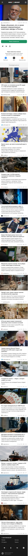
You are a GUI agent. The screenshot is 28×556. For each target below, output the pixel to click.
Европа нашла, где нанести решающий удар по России (14, 144)
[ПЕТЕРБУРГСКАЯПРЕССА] (2, 302)
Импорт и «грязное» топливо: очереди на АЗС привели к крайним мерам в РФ (13, 464)
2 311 (25, 329)
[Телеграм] (4, 548)
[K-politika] (2, 155)
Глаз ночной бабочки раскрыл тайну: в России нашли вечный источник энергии (12, 207)
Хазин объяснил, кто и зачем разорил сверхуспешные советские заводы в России (12, 27)
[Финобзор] (14, 2)
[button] (2, 46)
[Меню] (2, 2)
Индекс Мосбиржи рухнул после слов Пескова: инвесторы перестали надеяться (12, 235)
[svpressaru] (2, 329)
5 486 (25, 94)
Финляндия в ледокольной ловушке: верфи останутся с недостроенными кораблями (13, 492)
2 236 (25, 386)
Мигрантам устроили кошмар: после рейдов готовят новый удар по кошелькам (13, 264)
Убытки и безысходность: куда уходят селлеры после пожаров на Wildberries (11, 523)
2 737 (25, 302)
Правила (16, 542)
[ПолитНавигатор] (2, 125)
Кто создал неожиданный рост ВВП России (13, 405)
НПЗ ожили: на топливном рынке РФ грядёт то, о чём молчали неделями (13, 85)
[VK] (17, 548)
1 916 (25, 533)
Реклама (3, 539)
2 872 (25, 244)
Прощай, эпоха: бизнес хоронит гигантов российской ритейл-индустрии (12, 293)
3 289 (25, 215)
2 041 (25, 503)
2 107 (25, 472)
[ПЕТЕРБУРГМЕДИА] (2, 94)
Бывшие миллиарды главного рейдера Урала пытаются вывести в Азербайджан (13, 114)
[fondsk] (2, 503)
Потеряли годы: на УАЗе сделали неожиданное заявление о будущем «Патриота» (11, 176)
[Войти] (25, 2)
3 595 (25, 155)
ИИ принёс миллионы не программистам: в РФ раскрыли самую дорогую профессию (13, 435)
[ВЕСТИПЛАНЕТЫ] (2, 273)
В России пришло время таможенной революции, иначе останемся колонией (12, 322)
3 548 (25, 187)
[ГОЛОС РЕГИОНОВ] (2, 444)
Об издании (4, 542)
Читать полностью (14, 41)
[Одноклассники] (11, 548)
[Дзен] (24, 548)
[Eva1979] (2, 22)
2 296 (25, 359)
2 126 (25, 444)
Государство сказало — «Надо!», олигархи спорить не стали (12, 379)
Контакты (17, 539)
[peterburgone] (2, 216)
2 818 (25, 273)
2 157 (25, 415)
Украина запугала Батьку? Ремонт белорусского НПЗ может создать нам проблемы (11, 350)
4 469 (25, 124)
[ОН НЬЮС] (2, 187)
